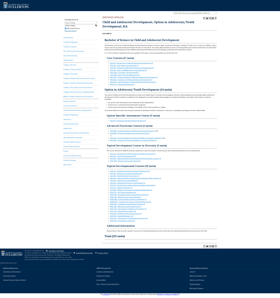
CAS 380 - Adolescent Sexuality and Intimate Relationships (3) (131, 190)
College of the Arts (69, 65)
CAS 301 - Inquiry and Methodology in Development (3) (128, 70)
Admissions (67, 119)
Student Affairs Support (71, 146)
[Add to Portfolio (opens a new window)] (207, 18)
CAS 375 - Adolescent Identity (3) (121, 188)
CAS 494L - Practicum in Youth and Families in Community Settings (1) (133, 140)
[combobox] (195, 13)
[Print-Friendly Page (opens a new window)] (213, 18)
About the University (70, 56)
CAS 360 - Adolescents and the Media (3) (124, 180)
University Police (9, 276)
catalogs (106, 294)
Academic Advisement (70, 124)
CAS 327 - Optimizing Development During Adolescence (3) (130, 171)
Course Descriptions (70, 106)
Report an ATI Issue (197, 280)
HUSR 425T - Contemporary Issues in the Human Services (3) (130, 202)
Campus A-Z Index (103, 276)
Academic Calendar (70, 47)
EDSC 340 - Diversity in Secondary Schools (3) (125, 161)
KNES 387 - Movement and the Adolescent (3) (125, 206)
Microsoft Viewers (196, 288)
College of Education (70, 74)
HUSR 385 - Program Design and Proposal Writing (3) (128, 199)
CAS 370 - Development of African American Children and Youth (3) (132, 154)
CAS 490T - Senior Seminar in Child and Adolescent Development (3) (133, 82)
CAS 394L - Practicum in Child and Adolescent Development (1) (131, 80)
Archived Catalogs (69, 160)
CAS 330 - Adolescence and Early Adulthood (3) (126, 173)
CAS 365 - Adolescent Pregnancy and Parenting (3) (127, 183)
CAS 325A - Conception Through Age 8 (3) (124, 72)
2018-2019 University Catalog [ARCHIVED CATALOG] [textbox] (191, 13)
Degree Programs (69, 101)
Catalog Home (68, 37)
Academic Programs (56, 251)
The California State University (73, 51)
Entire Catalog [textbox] (70, 23)
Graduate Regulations (71, 115)
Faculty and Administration (72, 156)
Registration (67, 128)
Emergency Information (12, 271)
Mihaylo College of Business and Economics (78, 96)
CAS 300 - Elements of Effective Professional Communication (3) (132, 68)
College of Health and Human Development (78, 83)
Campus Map (101, 280)
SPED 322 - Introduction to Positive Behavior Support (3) (129, 218)
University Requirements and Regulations (77, 110)
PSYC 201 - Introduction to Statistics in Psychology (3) (128, 209)
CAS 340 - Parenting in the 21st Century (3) (124, 176)
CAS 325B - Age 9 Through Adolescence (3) (125, 75)
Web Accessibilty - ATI (198, 276)
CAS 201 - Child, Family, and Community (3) (124, 65)
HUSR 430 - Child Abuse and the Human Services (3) (127, 204)
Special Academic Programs (72, 137)
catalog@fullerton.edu (84, 253)
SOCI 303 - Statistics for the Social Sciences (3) (126, 213)
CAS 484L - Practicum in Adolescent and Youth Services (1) (130, 133)
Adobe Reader (195, 284)
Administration (68, 60)
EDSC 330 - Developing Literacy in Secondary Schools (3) (129, 195)
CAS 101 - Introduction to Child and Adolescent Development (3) (131, 63)
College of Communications (72, 69)
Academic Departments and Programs (76, 133)
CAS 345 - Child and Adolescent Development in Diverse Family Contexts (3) (135, 158)
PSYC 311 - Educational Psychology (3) (123, 211)
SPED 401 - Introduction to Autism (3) (122, 221)
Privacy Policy (103, 253)
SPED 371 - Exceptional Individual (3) (122, 84)
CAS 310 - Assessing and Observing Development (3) (128, 121)
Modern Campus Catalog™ (168, 294)
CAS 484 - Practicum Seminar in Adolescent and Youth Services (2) (132, 131)
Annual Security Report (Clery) (14, 280)
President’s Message (70, 42)
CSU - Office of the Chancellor (107, 284)
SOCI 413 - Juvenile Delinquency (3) (122, 216)
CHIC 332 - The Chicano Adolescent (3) (123, 156)
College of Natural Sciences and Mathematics (78, 92)
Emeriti (65, 151)
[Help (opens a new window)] (215, 18)
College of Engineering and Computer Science (79, 78)
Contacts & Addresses (104, 271)
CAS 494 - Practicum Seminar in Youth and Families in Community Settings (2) (136, 138)
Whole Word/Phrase (73, 28)
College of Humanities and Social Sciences (77, 87)
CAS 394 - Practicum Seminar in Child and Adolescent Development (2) (134, 77)
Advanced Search (71, 31)
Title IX (192, 271)
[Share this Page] (210, 18)
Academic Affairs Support (72, 142)
